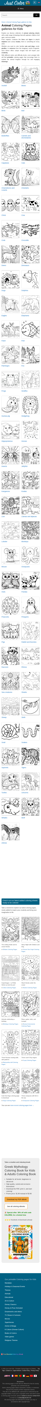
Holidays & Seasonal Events (15, 1286)
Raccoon (5, 667)
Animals (7, 1294)
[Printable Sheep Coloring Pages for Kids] (11, 715)
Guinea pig (6, 416)
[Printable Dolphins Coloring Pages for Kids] (30, 288)
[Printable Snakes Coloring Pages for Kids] (30, 740)
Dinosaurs (25, 265)
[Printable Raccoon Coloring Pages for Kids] (11, 664)
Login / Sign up (34, 2)
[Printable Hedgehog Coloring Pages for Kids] (30, 413)
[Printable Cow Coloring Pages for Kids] (30, 212)
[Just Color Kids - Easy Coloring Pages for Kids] (7, 1375)
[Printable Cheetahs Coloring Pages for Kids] (30, 185)
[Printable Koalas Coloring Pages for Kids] (30, 489)
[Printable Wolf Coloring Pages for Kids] (30, 815)
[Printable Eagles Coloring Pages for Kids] (11, 313)
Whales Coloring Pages (10, 949)
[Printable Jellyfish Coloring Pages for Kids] (30, 463)
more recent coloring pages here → (22, 1105)
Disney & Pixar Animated (14, 1308)
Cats (23, 163)
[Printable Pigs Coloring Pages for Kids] (11, 639)
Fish (23, 341)
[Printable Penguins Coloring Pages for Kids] (30, 614)
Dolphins (24, 290)
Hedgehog (25, 416)
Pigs (3, 642)
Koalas (24, 491)
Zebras (4, 843)
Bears (23, 86)
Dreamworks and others (13, 1312)
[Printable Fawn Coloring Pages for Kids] (11, 338)
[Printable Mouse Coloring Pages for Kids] (11, 564)
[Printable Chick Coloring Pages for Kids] (11, 212)
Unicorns (24, 793)
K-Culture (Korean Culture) (14, 1329)
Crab (3, 240)
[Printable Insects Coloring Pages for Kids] (11, 463)
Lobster (4, 541)
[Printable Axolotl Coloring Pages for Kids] (11, 83)
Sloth (23, 717)
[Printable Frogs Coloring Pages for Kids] (11, 388)
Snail (3, 742)
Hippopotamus (7, 441)
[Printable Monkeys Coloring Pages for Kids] (30, 539)
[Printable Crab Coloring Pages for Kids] (11, 237)
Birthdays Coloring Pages (10, 1024)
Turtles (4, 793)
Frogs (4, 391)
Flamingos (5, 366)
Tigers (23, 768)
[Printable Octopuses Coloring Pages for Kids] (30, 564)
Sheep (4, 717)
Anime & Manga (10, 1326)
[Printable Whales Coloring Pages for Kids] (11, 815)
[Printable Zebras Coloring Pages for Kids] (11, 840)
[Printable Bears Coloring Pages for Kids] (30, 83)
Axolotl (4, 86)
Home (3, 22)
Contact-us (9, 1370)
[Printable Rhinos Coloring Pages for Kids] (30, 664)
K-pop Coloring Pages (29, 1060)
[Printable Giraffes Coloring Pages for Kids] (30, 388)
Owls (3, 592)
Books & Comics (11, 1333)
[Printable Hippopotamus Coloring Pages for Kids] (11, 438)
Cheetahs (25, 188)
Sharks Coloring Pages (30, 987)
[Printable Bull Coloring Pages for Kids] (30, 108)
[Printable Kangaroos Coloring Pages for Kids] (11, 489)
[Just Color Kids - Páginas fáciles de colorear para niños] (16, 1375)
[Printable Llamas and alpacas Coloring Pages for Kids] (30, 514)
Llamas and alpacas (29, 516)
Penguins (25, 617)
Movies (7, 1319)
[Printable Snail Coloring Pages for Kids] (11, 740)
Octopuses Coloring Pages (31, 1100)
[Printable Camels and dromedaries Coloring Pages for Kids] (30, 133)
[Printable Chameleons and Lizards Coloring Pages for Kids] (11, 185)
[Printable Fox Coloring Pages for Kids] (30, 363)
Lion (3, 516)
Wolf (23, 818)
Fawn (4, 341)
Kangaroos (6, 491)
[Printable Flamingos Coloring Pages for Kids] (11, 363)
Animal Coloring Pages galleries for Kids (19, 22)
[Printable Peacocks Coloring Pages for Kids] (11, 614)
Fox (22, 366)
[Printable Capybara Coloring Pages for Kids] (11, 160)
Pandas (24, 592)
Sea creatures (7, 692)
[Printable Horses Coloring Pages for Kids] (30, 438)
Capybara (5, 163)
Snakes (24, 742)
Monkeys (24, 541)
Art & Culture (9, 1301)
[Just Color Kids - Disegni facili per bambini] (23, 1375)
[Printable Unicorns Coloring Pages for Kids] (30, 790)
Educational (9, 1297)
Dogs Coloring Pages (9, 1100)
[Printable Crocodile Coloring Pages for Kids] (30, 237)
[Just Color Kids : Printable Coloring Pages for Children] (17, 3)
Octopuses (25, 567)
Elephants (25, 316)
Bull (22, 111)
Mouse (4, 567)
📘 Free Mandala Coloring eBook (12, 1354)
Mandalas (8, 1283)
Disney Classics (10, 1304)
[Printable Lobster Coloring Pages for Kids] (11, 539)
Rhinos (24, 667)
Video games (9, 1337)
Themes (7, 1290)
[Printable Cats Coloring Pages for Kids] (30, 160)
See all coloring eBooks (16, 1206)
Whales (4, 818)
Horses (24, 441)
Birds (3, 111)
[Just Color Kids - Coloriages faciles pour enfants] (12, 1375)
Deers (4, 265)
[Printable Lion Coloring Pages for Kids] (11, 514)
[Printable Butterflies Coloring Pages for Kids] (11, 133)
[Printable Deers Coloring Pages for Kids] (11, 263)
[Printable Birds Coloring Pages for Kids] (11, 108)
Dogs (4, 290)
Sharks (24, 692)
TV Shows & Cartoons (12, 1315)
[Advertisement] (20, 872)
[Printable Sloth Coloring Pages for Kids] (30, 715)
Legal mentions (17, 1370)
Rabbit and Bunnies (28, 642)
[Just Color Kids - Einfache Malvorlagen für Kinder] (27, 1375)
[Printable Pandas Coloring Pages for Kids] (30, 589)
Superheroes (9, 1322)
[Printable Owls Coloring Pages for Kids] (11, 589)
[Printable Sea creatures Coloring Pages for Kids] (11, 689)
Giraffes (24, 391)
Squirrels (5, 768)
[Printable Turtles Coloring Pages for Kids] (11, 790)
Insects (4, 466)
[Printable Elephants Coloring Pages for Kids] (30, 313)
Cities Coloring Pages (9, 987)
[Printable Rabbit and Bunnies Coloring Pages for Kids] (30, 639)
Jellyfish (24, 466)
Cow (23, 215)
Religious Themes (11, 1340)
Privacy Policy (35, 1370)
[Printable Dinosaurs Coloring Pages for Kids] (30, 263)
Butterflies (5, 136)
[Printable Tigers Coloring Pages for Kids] (30, 765)
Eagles (4, 316)
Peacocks (5, 617)
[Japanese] (35, 1375)
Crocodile (25, 240)
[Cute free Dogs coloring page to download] (11, 1093)
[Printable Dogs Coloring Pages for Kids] (11, 288)
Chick (4, 215)
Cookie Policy (26, 1370)
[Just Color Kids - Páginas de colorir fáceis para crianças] (20, 1375)
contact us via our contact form (30, 1395)
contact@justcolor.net (24, 1397)
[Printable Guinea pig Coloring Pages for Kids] (11, 413)
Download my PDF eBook (17, 1199)
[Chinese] (31, 1375)
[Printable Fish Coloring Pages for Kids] (30, 338)
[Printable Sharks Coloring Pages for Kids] (30, 689)
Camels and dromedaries (26, 137)
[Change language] (39, 2)
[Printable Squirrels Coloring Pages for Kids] (11, 765)
